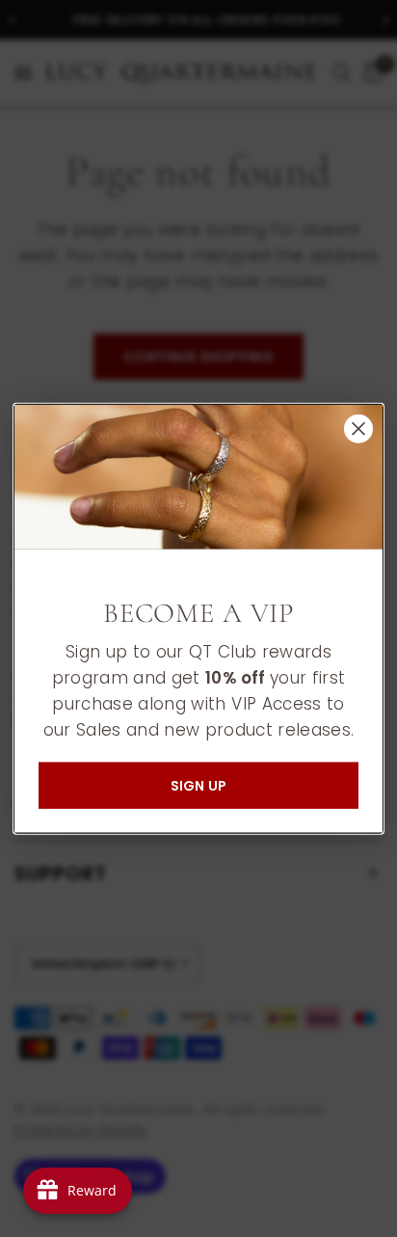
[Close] (358, 428)
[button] (198, 786)
